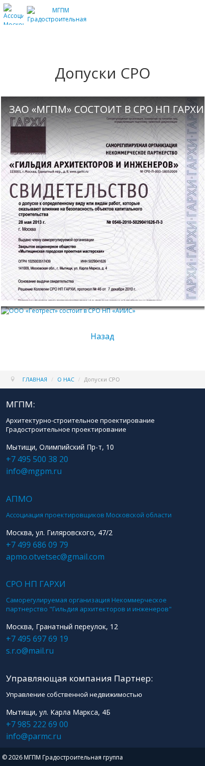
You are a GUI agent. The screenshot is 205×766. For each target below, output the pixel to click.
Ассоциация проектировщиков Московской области (89, 514)
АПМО (19, 498)
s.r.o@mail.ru (30, 650)
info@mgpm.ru (34, 471)
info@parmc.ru (33, 736)
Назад (102, 336)
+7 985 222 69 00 (37, 724)
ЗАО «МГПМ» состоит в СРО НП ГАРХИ (106, 109)
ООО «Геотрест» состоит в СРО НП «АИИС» (106, 314)
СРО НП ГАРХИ (36, 583)
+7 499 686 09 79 (37, 544)
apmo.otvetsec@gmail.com (55, 556)
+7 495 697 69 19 (37, 638)
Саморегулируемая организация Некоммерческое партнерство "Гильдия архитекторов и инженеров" (89, 604)
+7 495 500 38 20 (37, 459)
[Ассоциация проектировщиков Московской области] (13, 20)
